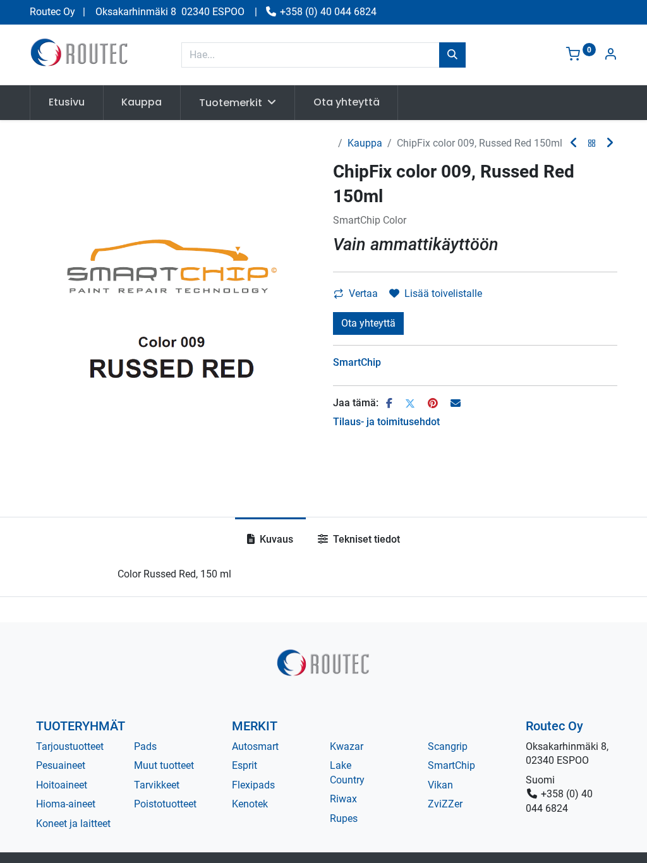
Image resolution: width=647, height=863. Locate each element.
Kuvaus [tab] (275, 539)
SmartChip (451, 765)
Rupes (344, 818)
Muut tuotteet (164, 765)
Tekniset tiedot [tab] (365, 539)
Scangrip (448, 746)
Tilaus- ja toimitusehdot (386, 422)
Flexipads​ (253, 785)
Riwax (343, 799)
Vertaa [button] (363, 293)
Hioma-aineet (65, 804)
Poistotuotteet (165, 804)
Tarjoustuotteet (70, 746)
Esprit (244, 765)
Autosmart (255, 746)
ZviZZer (445, 804)
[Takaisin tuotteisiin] (592, 143)
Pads (145, 746)
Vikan (440, 785)
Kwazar (346, 746)
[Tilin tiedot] (610, 55)
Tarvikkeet (156, 785)
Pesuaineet (60, 765)
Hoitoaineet (61, 785)
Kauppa (365, 143)
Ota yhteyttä (368, 323)
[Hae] (452, 55)
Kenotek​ (250, 804)
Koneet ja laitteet (73, 824)
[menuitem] (66, 102)
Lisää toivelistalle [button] (443, 293)
